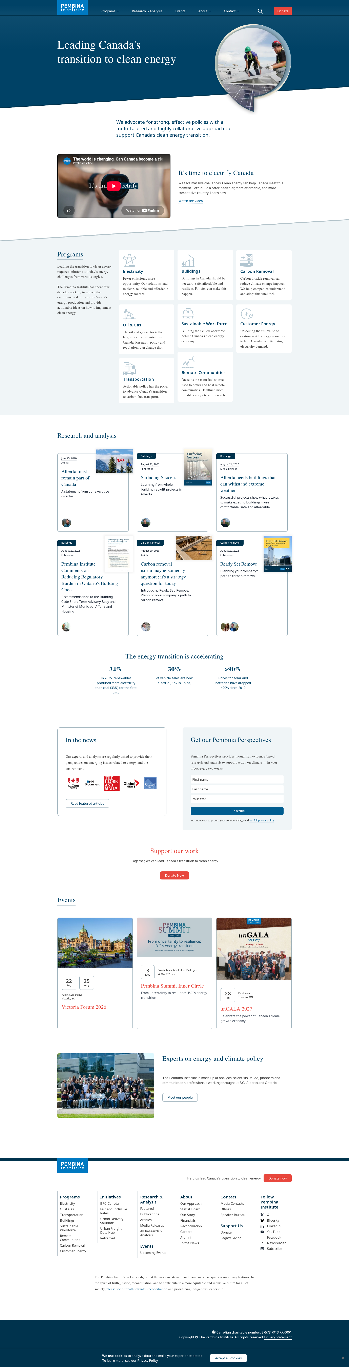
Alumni (185, 1237)
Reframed (107, 1238)
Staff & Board (190, 1209)
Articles (146, 1220)
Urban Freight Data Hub (111, 1230)
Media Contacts (232, 1203)
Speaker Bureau (233, 1215)
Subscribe (274, 1249)
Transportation (71, 1215)
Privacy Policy (147, 1360)
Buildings (67, 1220)
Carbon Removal (72, 1245)
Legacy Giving (231, 1238)
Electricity (67, 1203)
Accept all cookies (228, 1358)
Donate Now (174, 875)
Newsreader (276, 1243)
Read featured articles (87, 803)
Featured (147, 1208)
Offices (226, 1209)
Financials (188, 1220)
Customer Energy (73, 1251)
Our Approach (191, 1203)
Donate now (277, 1178)
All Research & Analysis (151, 1233)
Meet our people (180, 1097)
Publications (149, 1214)
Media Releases (152, 1225)
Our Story (187, 1215)
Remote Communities (70, 1238)
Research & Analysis (147, 11)
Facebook (274, 1237)
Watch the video (191, 201)
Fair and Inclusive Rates (113, 1211)
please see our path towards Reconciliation (136, 1289)
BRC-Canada (109, 1203)
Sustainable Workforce (69, 1228)
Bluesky (273, 1220)
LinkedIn (274, 1226)
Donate (282, 11)
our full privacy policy (261, 820)
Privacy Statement (278, 1337)
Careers (186, 1231)
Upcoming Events (153, 1252)
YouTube (273, 1232)
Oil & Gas (67, 1209)
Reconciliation (191, 1226)
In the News (189, 1243)
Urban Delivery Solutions (111, 1221)
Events (180, 11)
